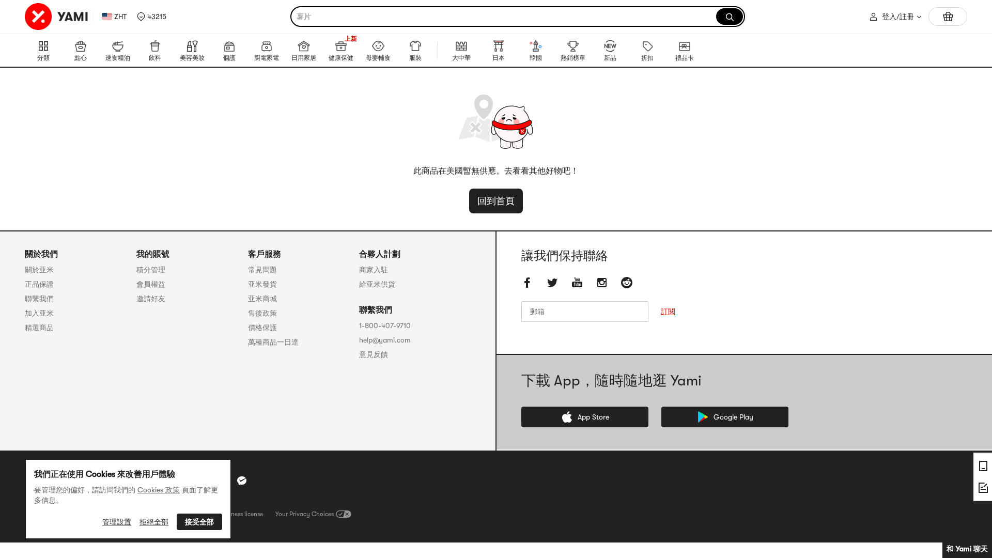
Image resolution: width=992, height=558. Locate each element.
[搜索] (729, 16)
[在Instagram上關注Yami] (602, 282)
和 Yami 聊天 (967, 549)
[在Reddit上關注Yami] (627, 282)
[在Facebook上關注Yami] (527, 282)
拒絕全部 (154, 522)
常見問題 (262, 270)
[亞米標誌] (57, 16)
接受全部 (199, 522)
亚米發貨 (262, 284)
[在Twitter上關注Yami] (552, 282)
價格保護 (262, 327)
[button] (152, 16)
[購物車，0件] (947, 16)
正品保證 (39, 284)
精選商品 (39, 327)
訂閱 (668, 311)
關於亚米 (39, 270)
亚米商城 (262, 299)
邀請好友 (150, 299)
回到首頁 (496, 201)
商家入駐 (373, 270)
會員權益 (150, 284)
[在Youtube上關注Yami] (577, 282)
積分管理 (150, 270)
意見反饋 (373, 354)
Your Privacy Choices (304, 514)
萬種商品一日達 (273, 342)
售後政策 (262, 313)
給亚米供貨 (377, 284)
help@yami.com (385, 340)
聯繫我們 (39, 299)
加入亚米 (39, 313)
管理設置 (116, 522)
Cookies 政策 (158, 490)
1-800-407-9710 (385, 325)
